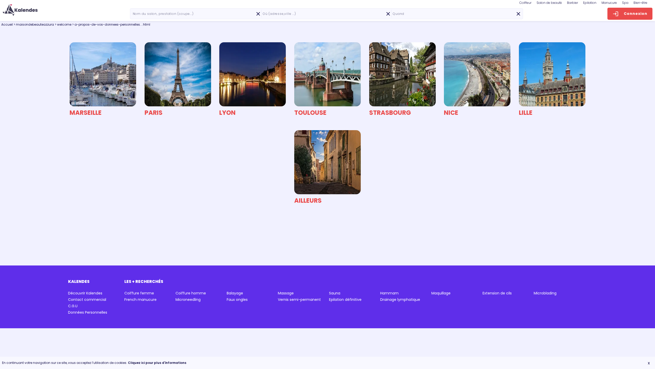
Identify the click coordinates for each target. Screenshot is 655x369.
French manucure (140, 299)
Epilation (589, 3)
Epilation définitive (345, 299)
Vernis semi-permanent (299, 299)
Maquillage (441, 293)
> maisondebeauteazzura (34, 24)
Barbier (572, 3)
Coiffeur (525, 3)
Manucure (609, 3)
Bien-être (640, 3)
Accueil (7, 24)
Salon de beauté (549, 3)
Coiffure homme (191, 293)
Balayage (235, 293)
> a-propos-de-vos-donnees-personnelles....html (111, 24)
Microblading (545, 293)
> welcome (63, 24)
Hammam (389, 293)
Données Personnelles (87, 312)
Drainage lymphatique (400, 299)
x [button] (649, 363)
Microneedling (188, 299)
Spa (625, 3)
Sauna (334, 293)
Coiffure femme (139, 293)
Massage (286, 293)
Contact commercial (87, 299)
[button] (20, 10)
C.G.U (73, 306)
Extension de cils (497, 293)
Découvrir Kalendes (85, 293)
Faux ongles (237, 299)
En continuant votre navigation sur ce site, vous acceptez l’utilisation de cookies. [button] (94, 363)
